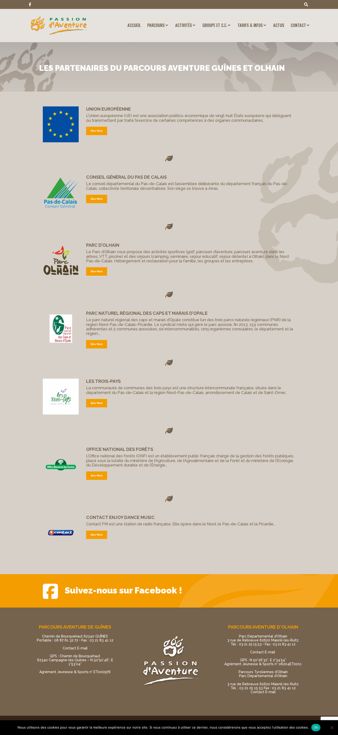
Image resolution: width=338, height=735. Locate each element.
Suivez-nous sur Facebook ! (123, 590)
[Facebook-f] (30, 4)
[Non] (331, 727)
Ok (316, 727)
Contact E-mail (75, 648)
